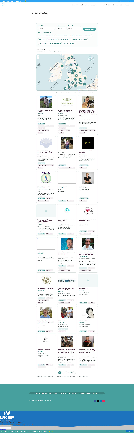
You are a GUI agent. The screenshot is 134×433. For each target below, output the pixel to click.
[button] (84, 75)
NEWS (117, 5)
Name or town (70, 25)
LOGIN (124, 1)
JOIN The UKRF (128, 5)
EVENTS (110, 5)
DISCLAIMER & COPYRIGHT (45, 393)
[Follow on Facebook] (95, 401)
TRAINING (92, 5)
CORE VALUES (81, 393)
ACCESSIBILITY (96, 393)
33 (74, 372)
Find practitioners (89, 29)
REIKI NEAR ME (101, 5)
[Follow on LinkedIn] (101, 401)
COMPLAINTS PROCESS (64, 393)
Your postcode (42, 25)
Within (58, 25)
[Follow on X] (98, 401)
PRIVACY (56, 393)
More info (51, 431)
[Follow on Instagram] (103, 401)
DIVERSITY (88, 393)
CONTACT (120, 1)
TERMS (36, 393)
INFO (86, 5)
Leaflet (79, 89)
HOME (73, 5)
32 (71, 372)
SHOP (121, 5)
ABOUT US (79, 5)
